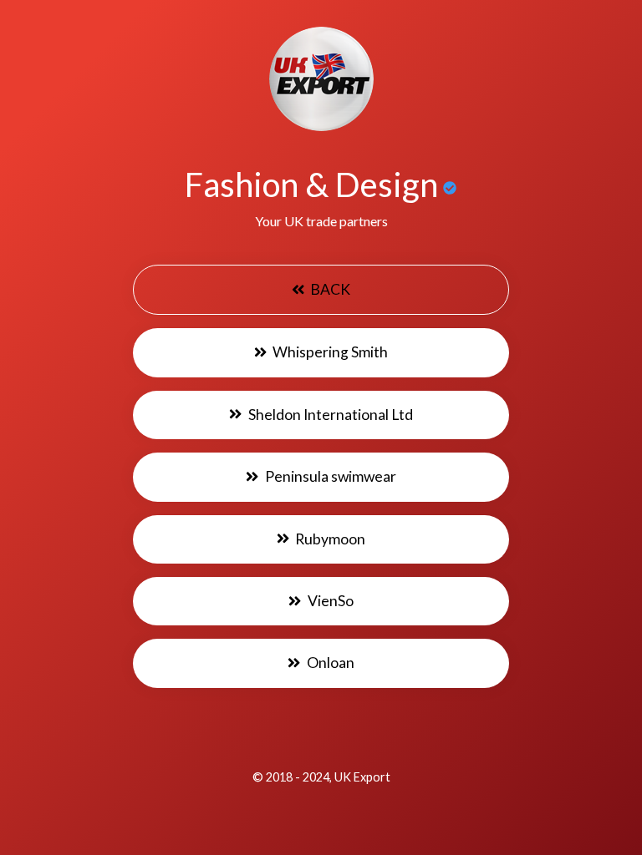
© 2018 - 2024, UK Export (321, 777)
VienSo (329, 601)
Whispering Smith (329, 352)
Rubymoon (329, 539)
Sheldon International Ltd (329, 414)
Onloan (329, 662)
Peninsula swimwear (329, 476)
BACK (329, 289)
